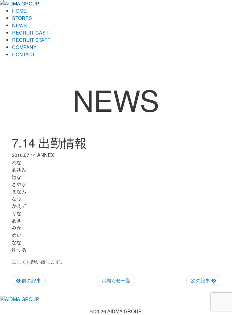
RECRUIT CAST (30, 32)
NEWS (19, 25)
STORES (22, 18)
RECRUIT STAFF (31, 39)
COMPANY (24, 47)
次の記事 (201, 280)
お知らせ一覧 (116, 280)
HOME (19, 10)
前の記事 (31, 280)
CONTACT (23, 54)
